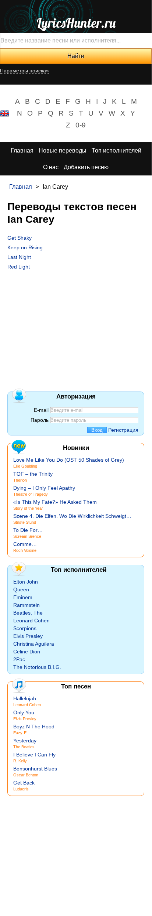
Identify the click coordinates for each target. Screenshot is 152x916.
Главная (22, 150)
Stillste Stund (24, 522)
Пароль (40, 420)
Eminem (22, 597)
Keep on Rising (25, 247)
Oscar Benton (25, 775)
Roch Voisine (24, 550)
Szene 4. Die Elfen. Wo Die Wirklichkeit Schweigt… (72, 516)
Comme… (25, 544)
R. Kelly (20, 761)
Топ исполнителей (116, 150)
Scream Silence (27, 536)
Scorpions (24, 628)
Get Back (24, 783)
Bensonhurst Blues (35, 769)
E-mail (41, 410)
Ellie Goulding (25, 466)
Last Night (19, 257)
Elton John (25, 582)
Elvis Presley (28, 636)
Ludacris (21, 789)
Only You (23, 712)
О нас (51, 167)
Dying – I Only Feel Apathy (44, 488)
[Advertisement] (75, 325)
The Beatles (24, 747)
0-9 (80, 125)
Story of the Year (28, 508)
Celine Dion (26, 651)
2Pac (19, 659)
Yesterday (24, 741)
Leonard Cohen (31, 620)
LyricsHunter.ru (76, 23)
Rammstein (26, 605)
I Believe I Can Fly (34, 755)
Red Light (18, 267)
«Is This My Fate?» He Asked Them (55, 502)
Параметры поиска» (24, 71)
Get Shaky (19, 238)
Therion (20, 480)
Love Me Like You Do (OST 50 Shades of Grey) (68, 460)
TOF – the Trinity (33, 474)
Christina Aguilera (33, 644)
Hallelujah (24, 698)
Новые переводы (62, 150)
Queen (21, 589)
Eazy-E (19, 733)
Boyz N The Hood (33, 726)
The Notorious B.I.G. (37, 667)
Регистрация (123, 430)
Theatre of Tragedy (30, 494)
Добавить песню (86, 167)
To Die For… (28, 530)
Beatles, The (28, 613)
